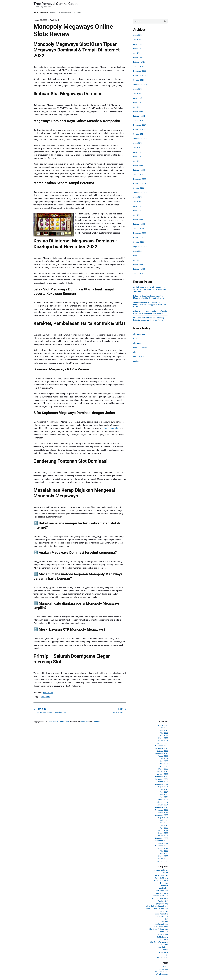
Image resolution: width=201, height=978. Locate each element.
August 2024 (138, 143)
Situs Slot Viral (162, 916)
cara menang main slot (159, 870)
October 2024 (138, 134)
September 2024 (140, 138)
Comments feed (161, 971)
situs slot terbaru (140, 347)
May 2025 (137, 102)
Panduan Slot (163, 901)
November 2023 (139, 183)
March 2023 (138, 219)
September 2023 (140, 192)
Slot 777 (164, 921)
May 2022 (137, 256)
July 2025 (137, 93)
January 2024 (138, 174)
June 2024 (137, 152)
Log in (165, 966)
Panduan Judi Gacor (160, 896)
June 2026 (137, 44)
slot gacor (45, 696)
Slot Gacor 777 (162, 934)
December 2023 (139, 179)
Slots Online (163, 952)
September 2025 (140, 84)
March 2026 (138, 57)
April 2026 (137, 53)
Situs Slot (164, 911)
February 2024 (139, 170)
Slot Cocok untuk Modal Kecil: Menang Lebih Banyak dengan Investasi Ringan (148, 319)
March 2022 (138, 264)
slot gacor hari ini (140, 334)
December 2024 (139, 125)
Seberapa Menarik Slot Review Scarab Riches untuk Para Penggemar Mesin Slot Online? (149, 304)
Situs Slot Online (161, 914)
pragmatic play (162, 904)
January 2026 (138, 66)
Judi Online (163, 888)
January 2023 (138, 228)
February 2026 (139, 62)
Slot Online (48, 692)
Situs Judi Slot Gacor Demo (157, 906)
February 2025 (139, 116)
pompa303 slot (139, 356)
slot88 (165, 950)
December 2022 (139, 233)
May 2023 (137, 210)
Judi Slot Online (162, 893)
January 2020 (138, 273)
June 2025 (137, 98)
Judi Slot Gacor (162, 891)
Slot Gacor (164, 932)
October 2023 (138, 188)
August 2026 (138, 35)
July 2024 (137, 147)
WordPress (84, 722)
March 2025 (138, 111)
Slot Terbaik (163, 945)
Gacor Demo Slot (161, 875)
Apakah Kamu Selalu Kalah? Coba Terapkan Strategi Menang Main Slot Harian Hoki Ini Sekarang (150, 289)
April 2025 (137, 107)
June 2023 (137, 206)
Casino (165, 873)
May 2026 (137, 48)
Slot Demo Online (161, 927)
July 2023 (137, 201)
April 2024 (137, 161)
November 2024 (139, 129)
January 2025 (138, 120)
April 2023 (137, 215)
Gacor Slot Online (161, 880)
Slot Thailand (163, 947)
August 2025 (138, 89)
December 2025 (139, 71)
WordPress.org (162, 974)
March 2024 (138, 165)
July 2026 (137, 39)
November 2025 (139, 75)
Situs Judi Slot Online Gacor (157, 909)
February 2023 (139, 224)
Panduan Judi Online (160, 898)
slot (134, 352)
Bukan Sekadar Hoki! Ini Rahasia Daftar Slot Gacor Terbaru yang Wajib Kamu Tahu (150, 312)
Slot (166, 919)
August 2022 (138, 251)
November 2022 (139, 237)
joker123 (164, 885)
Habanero (164, 883)
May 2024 (137, 156)
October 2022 (138, 242)
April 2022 (137, 260)
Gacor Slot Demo (161, 878)
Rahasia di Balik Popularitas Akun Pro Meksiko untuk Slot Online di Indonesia (148, 297)
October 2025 (138, 80)
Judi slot (136, 361)
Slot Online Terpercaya (159, 942)
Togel (166, 955)
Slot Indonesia (162, 937)
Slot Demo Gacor (161, 924)
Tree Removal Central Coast (58, 722)
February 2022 (139, 269)
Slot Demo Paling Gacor (158, 929)
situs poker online (111, 428)
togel (135, 338)
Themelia (96, 722)
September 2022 (140, 246)
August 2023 (138, 197)
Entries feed (163, 969)
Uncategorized (162, 957)
